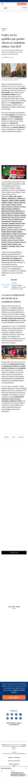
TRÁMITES (6, 437)
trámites (7, 103)
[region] (14, 23)
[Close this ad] (27, 775)
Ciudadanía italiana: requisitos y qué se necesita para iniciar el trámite (18, 287)
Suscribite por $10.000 (22, 4)
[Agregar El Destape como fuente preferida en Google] (14, 60)
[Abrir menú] (2, 4)
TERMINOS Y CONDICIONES (14, 757)
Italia (13, 437)
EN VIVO (25, 7)
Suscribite (14, 697)
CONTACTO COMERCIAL (14, 764)
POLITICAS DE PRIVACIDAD (14, 760)
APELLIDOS (21, 437)
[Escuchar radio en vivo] (2, 8)
